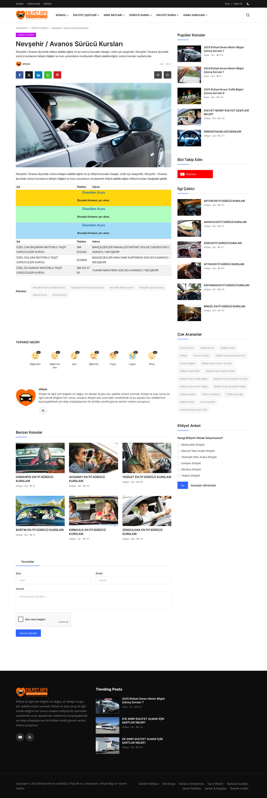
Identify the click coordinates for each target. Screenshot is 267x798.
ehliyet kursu (40, 294)
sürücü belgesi (187, 363)
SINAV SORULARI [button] (194, 15)
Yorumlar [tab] (27, 562)
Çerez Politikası (191, 788)
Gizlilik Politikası (149, 783)
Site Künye (168, 783)
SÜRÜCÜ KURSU (39, 28)
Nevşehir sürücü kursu (151, 287)
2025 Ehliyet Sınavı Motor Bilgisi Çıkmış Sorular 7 (224, 49)
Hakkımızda (33, 3)
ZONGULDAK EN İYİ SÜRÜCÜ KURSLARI (142, 532)
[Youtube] (20, 737)
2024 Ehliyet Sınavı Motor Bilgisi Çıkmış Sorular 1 (224, 70)
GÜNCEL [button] (61, 15)
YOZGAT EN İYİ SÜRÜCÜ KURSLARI (146, 477)
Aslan (207, 55)
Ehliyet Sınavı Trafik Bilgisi (193, 378)
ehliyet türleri (187, 402)
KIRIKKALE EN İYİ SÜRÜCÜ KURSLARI (87, 532)
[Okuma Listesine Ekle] (167, 75)
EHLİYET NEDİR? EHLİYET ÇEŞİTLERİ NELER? (226, 112)
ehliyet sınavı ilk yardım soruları (230, 378)
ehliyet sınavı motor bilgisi (194, 386)
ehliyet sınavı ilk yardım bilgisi (230, 386)
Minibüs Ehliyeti (191, 469)
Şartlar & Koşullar (215, 788)
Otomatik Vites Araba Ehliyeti (199, 457)
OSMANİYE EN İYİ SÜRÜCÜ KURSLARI (34, 479)
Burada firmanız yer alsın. (93, 200)
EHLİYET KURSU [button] (166, 15)
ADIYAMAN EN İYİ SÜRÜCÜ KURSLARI (226, 285)
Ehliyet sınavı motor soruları (217, 363)
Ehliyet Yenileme (211, 394)
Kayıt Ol (238, 3)
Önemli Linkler (239, 788)
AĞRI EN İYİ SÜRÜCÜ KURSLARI (223, 243)
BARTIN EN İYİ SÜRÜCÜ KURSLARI (40, 530)
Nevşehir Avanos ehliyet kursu (49, 287)
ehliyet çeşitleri (188, 394)
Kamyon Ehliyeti (191, 463)
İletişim (20, 3)
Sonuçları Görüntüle (203, 485)
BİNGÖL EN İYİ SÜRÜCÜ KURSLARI (224, 306)
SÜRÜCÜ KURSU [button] (139, 15)
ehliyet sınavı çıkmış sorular (230, 355)
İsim (18, 573)
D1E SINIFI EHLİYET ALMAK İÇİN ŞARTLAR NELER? (143, 720)
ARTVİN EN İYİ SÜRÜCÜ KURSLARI (224, 200)
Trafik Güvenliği (234, 394)
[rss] (30, 737)
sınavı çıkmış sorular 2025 (193, 409)
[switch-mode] (248, 4)
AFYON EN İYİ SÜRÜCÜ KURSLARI (224, 264)
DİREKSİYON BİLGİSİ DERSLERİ (222, 131)
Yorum (20, 589)
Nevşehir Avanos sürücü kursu (87, 287)
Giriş (227, 3)
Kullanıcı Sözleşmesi (191, 783)
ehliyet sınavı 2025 (189, 371)
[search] (247, 15)
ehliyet (43, 389)
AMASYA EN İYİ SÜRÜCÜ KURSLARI (225, 221)
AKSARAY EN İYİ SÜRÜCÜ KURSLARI (87, 479)
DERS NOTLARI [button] (113, 15)
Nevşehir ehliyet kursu (122, 287)
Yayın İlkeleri (215, 783)
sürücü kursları (201, 355)
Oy (182, 485)
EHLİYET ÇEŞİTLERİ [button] (85, 15)
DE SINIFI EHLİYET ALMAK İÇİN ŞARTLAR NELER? (142, 740)
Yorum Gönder (28, 633)
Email (99, 573)
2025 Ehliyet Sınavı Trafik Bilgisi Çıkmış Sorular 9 (223, 91)
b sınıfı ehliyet (208, 402)
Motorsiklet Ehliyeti (193, 445)
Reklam (48, 3)
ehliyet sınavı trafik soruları (220, 371)
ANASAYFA (21, 28)
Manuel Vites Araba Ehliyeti (198, 451)
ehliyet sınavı (228, 347)
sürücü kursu (59, 294)
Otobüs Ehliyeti (190, 475)
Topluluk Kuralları (237, 783)
